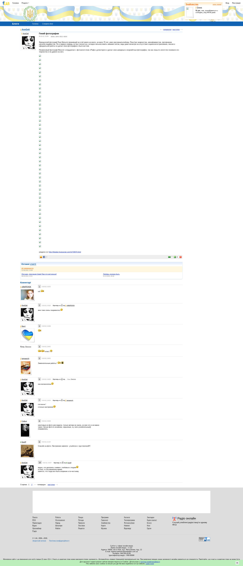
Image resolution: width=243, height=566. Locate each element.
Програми (104, 517)
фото (61, 36)
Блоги (149, 523)
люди (57, 36)
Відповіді (127, 528)
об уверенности (27, 268)
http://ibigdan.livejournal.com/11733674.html (65, 252)
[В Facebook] (44, 257)
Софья (24, 421)
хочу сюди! (217, 4)
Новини (127, 526)
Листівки (81, 526)
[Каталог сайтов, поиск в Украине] (204, 538)
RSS (34, 520)
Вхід (227, 3)
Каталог (127, 517)
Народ (57, 523)
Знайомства (192, 4)
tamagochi (25, 358)
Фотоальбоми (129, 523)
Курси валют (152, 520)
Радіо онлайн (186, 518)
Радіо (34, 531)
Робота (58, 517)
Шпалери (58, 526)
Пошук (80, 517)
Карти (103, 526)
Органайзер (36, 528)
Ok (237, 563)
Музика (104, 528)
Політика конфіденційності (59, 541)
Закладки (150, 517)
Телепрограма (129, 520)
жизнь (53, 36)
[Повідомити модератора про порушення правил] (180, 257)
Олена (199, 7)
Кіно (148, 526)
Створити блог (47, 24)
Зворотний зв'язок (39, 541)
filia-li (23, 326)
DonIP (24, 442)
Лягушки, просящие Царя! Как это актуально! (39, 274)
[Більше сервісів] (46, 257)
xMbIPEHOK (26, 287)
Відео (34, 526)
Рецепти (81, 528)
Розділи (25, 3)
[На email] (41, 257)
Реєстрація (236, 3)
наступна (176, 29)
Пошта (34, 517)
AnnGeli (26, 30)
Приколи (81, 523)
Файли (57, 528)
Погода (81, 520)
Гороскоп (104, 520)
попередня (167, 29)
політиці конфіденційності (150, 562)
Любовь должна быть (111, 274)
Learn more (150, 564)
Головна (15, 3)
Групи (149, 528)
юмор (65, 36)
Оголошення (60, 520)
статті (33, 264)
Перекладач (37, 523)
